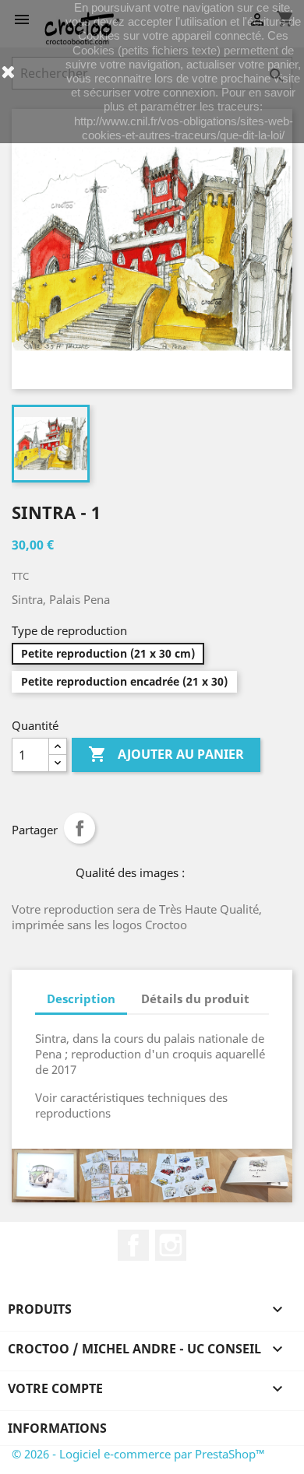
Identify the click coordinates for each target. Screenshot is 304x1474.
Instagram (170, 1245)
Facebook (133, 1245)
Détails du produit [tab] (195, 998)
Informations (57, 1428)
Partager (79, 828)
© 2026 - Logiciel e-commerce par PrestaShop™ (138, 1454)
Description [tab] (81, 998)
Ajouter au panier (166, 754)
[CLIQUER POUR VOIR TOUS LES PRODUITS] (152, 1175)
